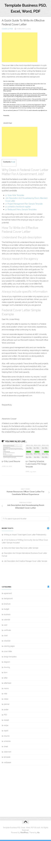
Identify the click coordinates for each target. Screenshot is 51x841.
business (7, 614)
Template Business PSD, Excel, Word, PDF (25, 8)
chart (6, 636)
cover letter (7, 29)
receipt (6, 720)
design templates (10, 657)
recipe (6, 725)
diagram (7, 662)
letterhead (7, 683)
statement (7, 752)
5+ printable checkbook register (18, 207)
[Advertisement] (19, 47)
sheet (6, 746)
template (7, 757)
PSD (5, 715)
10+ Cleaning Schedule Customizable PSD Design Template (36, 464)
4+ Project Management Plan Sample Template (24, 204)
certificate (7, 630)
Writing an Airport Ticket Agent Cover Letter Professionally (25, 535)
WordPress (24, 833)
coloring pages (9, 646)
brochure (7, 604)
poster (6, 709)
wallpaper (7, 762)
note (5, 694)
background (8, 598)
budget (6, 609)
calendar (7, 620)
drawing (7, 667)
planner (6, 704)
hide (13, 162)
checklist (7, 641)
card (5, 625)
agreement (8, 593)
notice (6, 699)
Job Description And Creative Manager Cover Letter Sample (25, 561)
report (6, 731)
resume (6, 736)
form (5, 672)
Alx (38, 833)
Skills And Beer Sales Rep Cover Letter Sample (21, 548)
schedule (7, 741)
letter (6, 678)
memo (6, 688)
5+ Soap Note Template (14, 195)
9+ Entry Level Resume (11, 461)
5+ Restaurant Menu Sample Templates (21, 209)
